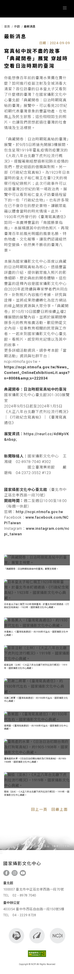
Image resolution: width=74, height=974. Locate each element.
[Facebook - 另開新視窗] (6, 873)
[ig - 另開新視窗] (15, 873)
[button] (37, 560)
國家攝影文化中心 (26, 8)
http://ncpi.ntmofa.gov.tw (39, 512)
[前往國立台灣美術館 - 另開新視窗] (37, 935)
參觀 (17, 26)
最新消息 (29, 26)
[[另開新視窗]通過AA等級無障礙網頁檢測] (37, 958)
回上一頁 (39, 809)
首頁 (7, 26)
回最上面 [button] (59, 809)
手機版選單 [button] (65, 8)
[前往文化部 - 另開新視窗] (16, 935)
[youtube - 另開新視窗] (23, 873)
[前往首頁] (57, 935)
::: (2, 26)
